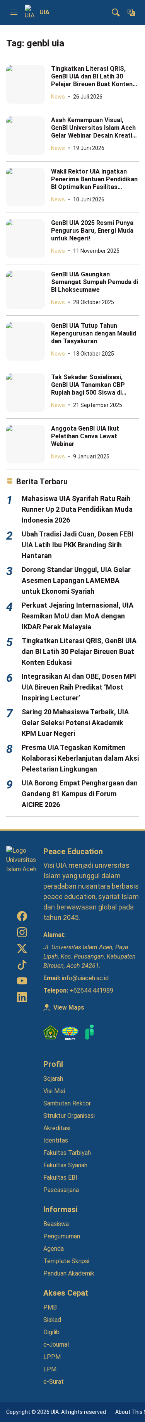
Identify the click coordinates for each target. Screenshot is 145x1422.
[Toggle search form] (115, 12)
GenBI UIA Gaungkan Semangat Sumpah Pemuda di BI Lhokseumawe (94, 282)
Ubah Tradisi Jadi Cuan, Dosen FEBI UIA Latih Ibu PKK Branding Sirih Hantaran (77, 545)
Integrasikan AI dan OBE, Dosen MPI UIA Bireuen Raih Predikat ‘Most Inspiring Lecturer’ (79, 687)
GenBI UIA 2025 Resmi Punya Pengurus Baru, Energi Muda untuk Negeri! (92, 230)
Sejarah (53, 1078)
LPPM (52, 1357)
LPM (49, 1369)
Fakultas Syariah (65, 1165)
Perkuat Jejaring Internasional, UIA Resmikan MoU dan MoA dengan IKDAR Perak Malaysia (77, 616)
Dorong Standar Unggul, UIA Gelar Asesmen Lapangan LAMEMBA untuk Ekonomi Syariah (76, 580)
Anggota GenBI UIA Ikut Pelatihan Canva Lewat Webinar (85, 436)
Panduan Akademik (68, 1273)
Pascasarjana (61, 1190)
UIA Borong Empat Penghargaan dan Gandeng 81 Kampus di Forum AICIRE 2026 (80, 794)
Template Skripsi (66, 1261)
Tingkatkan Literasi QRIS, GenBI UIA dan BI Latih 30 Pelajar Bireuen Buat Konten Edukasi (92, 80)
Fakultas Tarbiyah (67, 1152)
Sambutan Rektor (67, 1103)
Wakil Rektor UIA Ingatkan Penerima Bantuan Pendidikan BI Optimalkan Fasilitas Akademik (94, 183)
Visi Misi (54, 1091)
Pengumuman (61, 1236)
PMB (50, 1307)
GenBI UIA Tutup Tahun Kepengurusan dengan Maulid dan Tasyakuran (93, 333)
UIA (44, 12)
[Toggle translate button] (131, 12)
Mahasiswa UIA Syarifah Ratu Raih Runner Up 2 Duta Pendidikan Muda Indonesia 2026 (77, 509)
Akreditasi (56, 1128)
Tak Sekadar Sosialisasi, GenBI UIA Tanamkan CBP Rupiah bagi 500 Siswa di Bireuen (88, 388)
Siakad (52, 1319)
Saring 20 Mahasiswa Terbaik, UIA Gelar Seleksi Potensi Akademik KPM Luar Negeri (75, 722)
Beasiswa (56, 1224)
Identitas (55, 1140)
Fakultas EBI (60, 1177)
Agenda (53, 1248)
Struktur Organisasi (69, 1115)
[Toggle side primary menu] (14, 12)
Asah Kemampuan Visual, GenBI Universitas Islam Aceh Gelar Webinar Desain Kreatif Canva (93, 131)
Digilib (51, 1332)
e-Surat (53, 1381)
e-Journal (56, 1344)
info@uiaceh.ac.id (85, 978)
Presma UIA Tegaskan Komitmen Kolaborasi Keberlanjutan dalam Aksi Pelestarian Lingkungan (80, 758)
